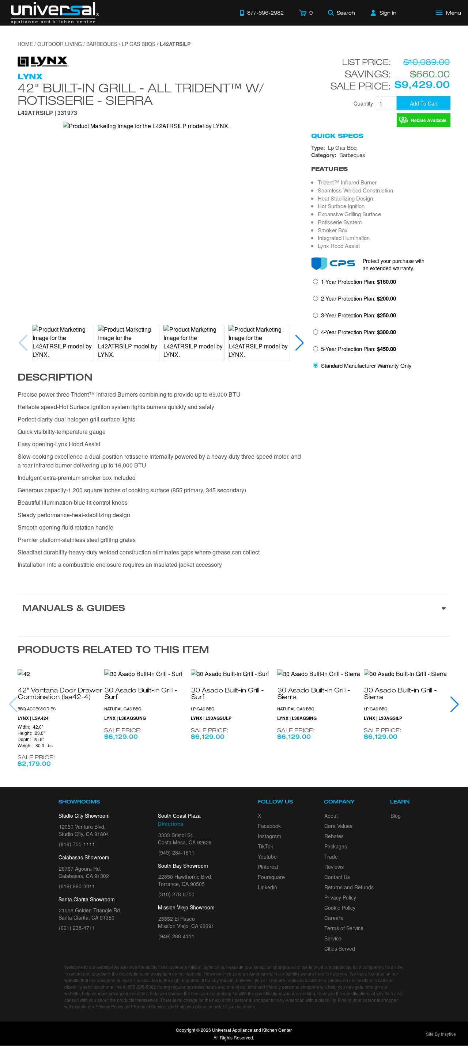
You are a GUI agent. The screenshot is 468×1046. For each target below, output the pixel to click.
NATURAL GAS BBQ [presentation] (122, 708)
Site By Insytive (441, 1034)
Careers (333, 917)
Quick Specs (337, 136)
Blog (395, 815)
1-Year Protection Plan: (358, 282)
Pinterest (268, 866)
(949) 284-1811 (176, 852)
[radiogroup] (381, 326)
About (331, 815)
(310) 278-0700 (176, 894)
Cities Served (339, 948)
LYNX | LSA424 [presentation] (33, 718)
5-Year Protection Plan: (358, 349)
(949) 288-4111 (176, 936)
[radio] (354, 284)
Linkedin (267, 887)
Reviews (334, 866)
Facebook (269, 825)
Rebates (334, 836)
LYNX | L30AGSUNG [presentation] (125, 718)
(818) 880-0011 (77, 886)
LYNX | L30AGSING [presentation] (297, 718)
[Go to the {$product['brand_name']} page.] (43, 61)
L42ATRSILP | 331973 (47, 113)
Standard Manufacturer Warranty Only (366, 365)
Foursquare (271, 877)
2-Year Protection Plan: (358, 298)
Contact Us (337, 877)
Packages (335, 846)
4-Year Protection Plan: (358, 332)
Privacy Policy (340, 897)
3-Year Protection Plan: (358, 315)
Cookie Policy (339, 907)
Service (332, 938)
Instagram (269, 836)
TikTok (265, 846)
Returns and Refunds (349, 887)
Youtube (267, 856)
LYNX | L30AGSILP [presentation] (383, 718)
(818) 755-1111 (77, 844)
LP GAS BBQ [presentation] (203, 708)
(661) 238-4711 (77, 927)
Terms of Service (343, 928)
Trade (331, 856)
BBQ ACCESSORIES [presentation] (37, 708)
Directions (171, 823)
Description (55, 378)
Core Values (338, 825)
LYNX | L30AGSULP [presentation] (211, 718)
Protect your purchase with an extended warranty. (393, 264)
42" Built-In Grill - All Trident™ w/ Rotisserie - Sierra (141, 93)
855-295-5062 (142, 987)
